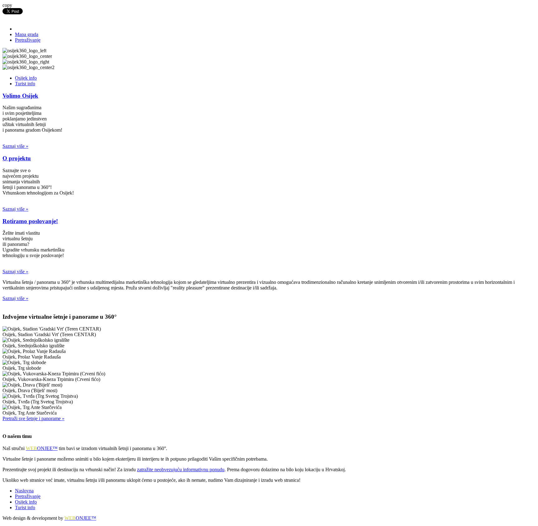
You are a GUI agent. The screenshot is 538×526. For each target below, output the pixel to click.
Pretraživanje (27, 40)
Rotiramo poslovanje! (30, 221)
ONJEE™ (42, 448)
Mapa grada (26, 34)
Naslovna (24, 490)
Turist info (25, 83)
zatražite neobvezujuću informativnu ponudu (180, 469)
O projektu (16, 158)
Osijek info (26, 78)
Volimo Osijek (20, 95)
